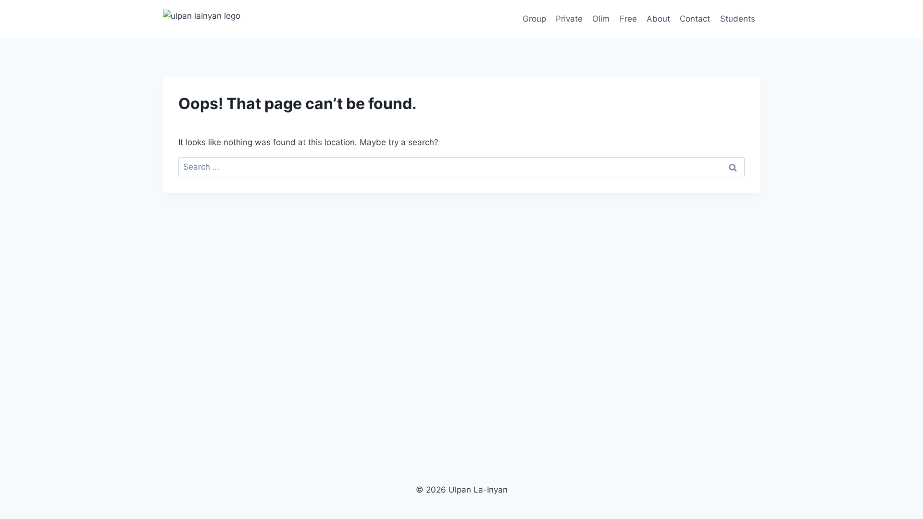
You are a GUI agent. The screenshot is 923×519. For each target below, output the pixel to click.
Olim (601, 19)
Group (534, 19)
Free (628, 19)
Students (737, 19)
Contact (695, 19)
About (658, 19)
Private (569, 19)
